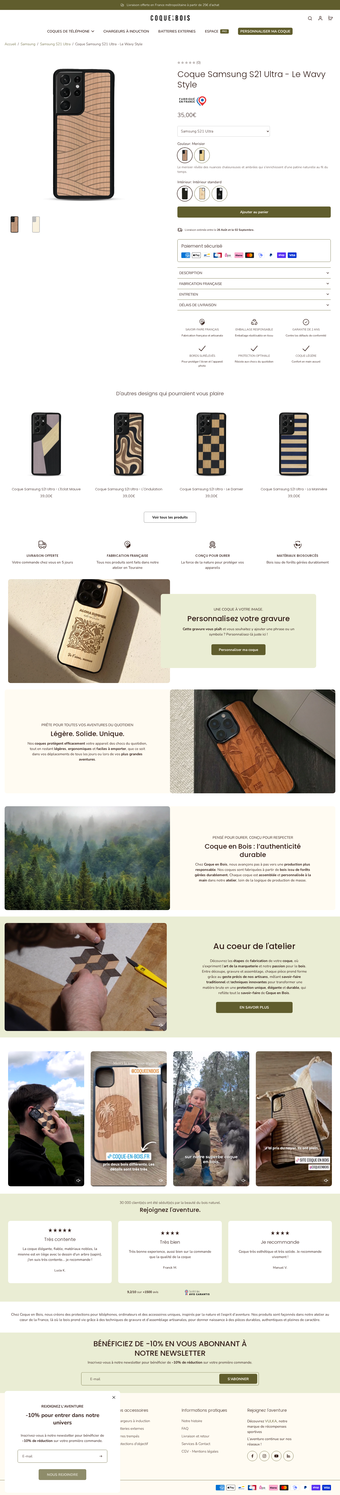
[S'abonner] (101, 1456)
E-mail (95, 1378)
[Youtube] (276, 1456)
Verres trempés (127, 1436)
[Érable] (202, 155)
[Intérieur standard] (184, 193)
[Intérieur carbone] (219, 193)
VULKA (271, 1421)
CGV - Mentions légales (200, 1451)
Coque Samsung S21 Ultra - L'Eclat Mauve (46, 489)
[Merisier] (184, 155)
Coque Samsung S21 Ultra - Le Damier (211, 489)
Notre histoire (192, 1420)
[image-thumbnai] (14, 224)
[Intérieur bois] (202, 193)
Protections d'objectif (132, 1443)
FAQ (185, 1428)
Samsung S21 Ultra (55, 44)
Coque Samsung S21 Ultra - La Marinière (294, 489)
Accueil (10, 44)
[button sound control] (161, 1025)
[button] (254, 212)
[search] (310, 18)
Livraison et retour (195, 1436)
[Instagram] (264, 1456)
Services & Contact (196, 1443)
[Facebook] (252, 1456)
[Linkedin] (288, 1456)
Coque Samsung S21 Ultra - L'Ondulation (128, 489)
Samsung (28, 44)
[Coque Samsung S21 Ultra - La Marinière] (294, 444)
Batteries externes (130, 1428)
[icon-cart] (330, 18)
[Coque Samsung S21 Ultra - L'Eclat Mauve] (46, 444)
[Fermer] (113, 1397)
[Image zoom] (84, 134)
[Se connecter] (320, 18)
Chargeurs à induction (133, 1420)
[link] (62, 1474)
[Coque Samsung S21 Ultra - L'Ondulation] (129, 444)
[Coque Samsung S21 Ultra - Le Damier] (211, 444)
